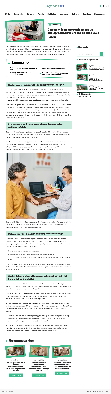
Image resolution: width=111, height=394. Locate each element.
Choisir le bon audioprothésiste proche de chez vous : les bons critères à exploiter (55, 73)
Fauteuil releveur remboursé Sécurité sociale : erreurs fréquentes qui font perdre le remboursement (96, 78)
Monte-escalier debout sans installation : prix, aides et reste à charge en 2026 (39, 366)
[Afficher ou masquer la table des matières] (49, 63)
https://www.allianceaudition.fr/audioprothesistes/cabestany (28, 100)
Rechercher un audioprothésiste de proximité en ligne (23, 68)
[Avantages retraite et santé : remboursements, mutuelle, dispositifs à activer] (15, 351)
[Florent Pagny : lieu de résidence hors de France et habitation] (82, 87)
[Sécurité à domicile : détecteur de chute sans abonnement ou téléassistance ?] (62, 351)
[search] (103, 6)
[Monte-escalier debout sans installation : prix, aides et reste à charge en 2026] (39, 351)
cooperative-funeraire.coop (84, 96)
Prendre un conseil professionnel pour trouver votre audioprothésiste (23, 73)
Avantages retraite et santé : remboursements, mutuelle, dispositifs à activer (16, 366)
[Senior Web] (55, 6)
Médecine (55, 25)
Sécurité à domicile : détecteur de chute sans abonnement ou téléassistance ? (62, 365)
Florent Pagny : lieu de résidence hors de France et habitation (96, 88)
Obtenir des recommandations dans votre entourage (54, 69)
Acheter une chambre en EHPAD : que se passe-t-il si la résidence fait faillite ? (96, 68)
